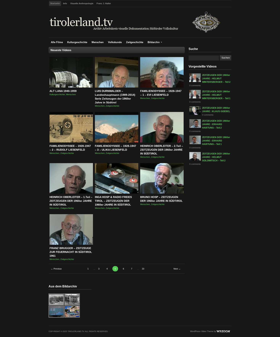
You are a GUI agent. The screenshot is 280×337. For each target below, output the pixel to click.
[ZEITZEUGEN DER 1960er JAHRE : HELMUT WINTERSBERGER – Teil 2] (195, 81)
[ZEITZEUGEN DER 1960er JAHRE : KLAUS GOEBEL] (195, 114)
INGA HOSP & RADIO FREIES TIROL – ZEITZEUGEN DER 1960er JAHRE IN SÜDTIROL (113, 200)
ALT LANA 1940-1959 (63, 90)
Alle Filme (57, 42)
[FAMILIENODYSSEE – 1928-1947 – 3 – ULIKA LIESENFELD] (116, 141)
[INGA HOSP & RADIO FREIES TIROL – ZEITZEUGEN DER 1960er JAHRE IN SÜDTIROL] (116, 192)
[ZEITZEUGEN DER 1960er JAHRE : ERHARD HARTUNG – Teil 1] (195, 143)
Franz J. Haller (104, 3)
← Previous (56, 269)
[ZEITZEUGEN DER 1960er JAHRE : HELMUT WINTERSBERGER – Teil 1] (195, 97)
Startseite (55, 3)
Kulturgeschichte (77, 42)
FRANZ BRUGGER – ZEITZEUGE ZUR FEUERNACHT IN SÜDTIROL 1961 (71, 252)
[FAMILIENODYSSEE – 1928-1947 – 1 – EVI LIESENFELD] (162, 86)
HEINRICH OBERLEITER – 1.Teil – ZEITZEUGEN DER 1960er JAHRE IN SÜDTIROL (71, 200)
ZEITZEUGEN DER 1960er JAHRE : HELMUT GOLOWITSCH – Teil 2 (216, 157)
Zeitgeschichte (134, 42)
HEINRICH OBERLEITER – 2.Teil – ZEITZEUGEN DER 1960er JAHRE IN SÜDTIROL (161, 149)
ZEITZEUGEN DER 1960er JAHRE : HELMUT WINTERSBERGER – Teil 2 (216, 78)
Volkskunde (115, 42)
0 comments (195, 85)
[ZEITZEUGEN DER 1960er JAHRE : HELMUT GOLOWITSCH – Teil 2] (195, 159)
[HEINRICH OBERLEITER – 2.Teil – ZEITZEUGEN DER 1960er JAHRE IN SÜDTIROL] (162, 141)
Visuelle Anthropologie (81, 3)
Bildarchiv (154, 42)
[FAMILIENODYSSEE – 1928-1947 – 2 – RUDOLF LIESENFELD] (71, 141)
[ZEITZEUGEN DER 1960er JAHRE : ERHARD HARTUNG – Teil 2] (195, 127)
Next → (177, 269)
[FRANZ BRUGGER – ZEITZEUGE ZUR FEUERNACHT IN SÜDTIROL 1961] (71, 244)
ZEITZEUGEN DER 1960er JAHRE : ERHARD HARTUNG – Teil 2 (216, 124)
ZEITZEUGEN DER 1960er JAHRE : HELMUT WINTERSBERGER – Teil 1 (216, 95)
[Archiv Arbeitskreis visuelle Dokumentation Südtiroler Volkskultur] (135, 33)
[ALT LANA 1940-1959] (71, 86)
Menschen (98, 42)
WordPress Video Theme (201, 331)
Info (65, 3)
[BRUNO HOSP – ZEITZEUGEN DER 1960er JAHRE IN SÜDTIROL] (162, 192)
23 (143, 269)
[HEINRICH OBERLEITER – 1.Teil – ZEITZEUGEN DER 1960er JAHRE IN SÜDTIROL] (71, 192)
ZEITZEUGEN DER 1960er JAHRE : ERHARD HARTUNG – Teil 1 (216, 141)
